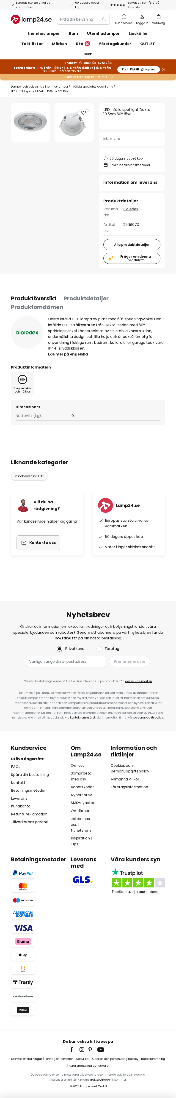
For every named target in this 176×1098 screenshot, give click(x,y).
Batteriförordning (153, 1059)
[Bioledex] (27, 332)
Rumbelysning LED (29, 476)
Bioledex (130, 209)
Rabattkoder (82, 787)
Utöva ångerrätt (27, 758)
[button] (83, 113)
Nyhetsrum (81, 830)
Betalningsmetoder (28, 790)
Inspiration (80, 838)
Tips (74, 844)
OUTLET (147, 43)
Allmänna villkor (125, 779)
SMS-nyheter (83, 802)
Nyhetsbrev (81, 795)
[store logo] (31, 19)
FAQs (15, 766)
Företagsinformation (129, 787)
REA (79, 43)
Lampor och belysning (26, 86)
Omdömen (80, 810)
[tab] (33, 298)
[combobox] (83, 19)
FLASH (138, 69)
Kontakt (18, 782)
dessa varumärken (138, 681)
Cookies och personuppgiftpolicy (115, 1059)
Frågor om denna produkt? (135, 258)
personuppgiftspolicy (148, 717)
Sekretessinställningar (26, 1059)
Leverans (19, 798)
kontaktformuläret (82, 717)
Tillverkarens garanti (29, 822)
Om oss (77, 765)
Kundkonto (20, 806)
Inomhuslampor (56, 86)
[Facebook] (75, 1050)
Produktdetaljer (86, 298)
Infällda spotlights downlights (92, 86)
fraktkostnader (100, 1080)
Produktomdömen (37, 307)
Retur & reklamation (29, 814)
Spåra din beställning (30, 774)
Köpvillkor (82, 1059)
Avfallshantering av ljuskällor (89, 1066)
